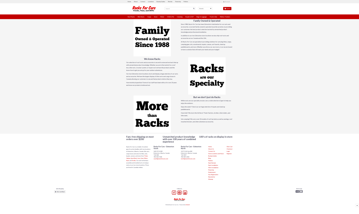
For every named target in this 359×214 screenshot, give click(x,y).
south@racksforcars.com (161, 158)
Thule (146, 156)
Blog (209, 158)
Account (227, 1)
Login (228, 151)
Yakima (128, 158)
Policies (210, 160)
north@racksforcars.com (188, 158)
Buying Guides (212, 156)
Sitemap (210, 179)
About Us (211, 149)
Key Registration (213, 174)
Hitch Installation (213, 167)
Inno (138, 158)
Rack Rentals (212, 163)
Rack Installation (213, 165)
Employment (212, 172)
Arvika (134, 160)
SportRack (134, 158)
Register (229, 153)
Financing (211, 170)
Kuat (142, 158)
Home (210, 146)
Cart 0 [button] (228, 8)
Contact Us (211, 151)
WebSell (188, 204)
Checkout (229, 149)
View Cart (230, 146)
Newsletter (211, 177)
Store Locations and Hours (216, 153)
